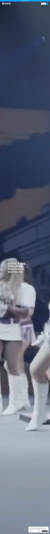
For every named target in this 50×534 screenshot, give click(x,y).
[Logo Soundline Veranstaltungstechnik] (6, 4)
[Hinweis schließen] (48, 1)
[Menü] (47, 4)
